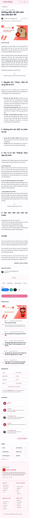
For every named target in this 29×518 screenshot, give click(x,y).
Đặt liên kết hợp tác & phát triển (14, 386)
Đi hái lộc (5, 503)
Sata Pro (4, 383)
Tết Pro (3, 372)
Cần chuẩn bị (5, 485)
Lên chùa (5, 509)
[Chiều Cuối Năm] (20, 340)
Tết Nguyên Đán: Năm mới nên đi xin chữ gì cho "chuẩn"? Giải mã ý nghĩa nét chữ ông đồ (15, 344)
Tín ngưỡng (19, 502)
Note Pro (17, 379)
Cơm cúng (5, 505)
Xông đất (19, 500)
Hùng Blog (4, 379)
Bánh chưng (5, 487)
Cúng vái (18, 493)
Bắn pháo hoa (6, 501)
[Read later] (22, 19)
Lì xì (4, 492)
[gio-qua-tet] (12, 360)
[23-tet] (3, 283)
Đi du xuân (19, 507)
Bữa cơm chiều (20, 486)
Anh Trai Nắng (18, 372)
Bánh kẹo (5, 490)
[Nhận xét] (22, 307)
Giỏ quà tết (5, 488)
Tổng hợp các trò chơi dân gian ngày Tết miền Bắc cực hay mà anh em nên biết (15, 362)
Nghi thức (19, 488)
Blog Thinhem (5, 376)
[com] (17, 351)
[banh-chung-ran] (18, 283)
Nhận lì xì (19, 504)
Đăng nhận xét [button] (14, 296)
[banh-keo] (21, 455)
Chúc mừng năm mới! (10, 322)
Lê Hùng (9, 402)
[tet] (16, 360)
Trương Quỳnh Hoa (11, 416)
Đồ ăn (18, 490)
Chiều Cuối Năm (7, 2)
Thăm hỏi (19, 505)
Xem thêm (20, 438)
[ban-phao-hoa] (7, 451)
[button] (2, 2)
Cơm (18, 491)
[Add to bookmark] (25, 307)
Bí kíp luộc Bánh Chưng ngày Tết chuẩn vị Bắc (15, 334)
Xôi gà (4, 507)
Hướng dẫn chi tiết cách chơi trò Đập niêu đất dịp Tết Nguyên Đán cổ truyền (16, 353)
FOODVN (17, 376)
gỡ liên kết (10, 390)
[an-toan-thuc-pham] (14, 331)
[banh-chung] (9, 283)
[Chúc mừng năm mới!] (14, 312)
